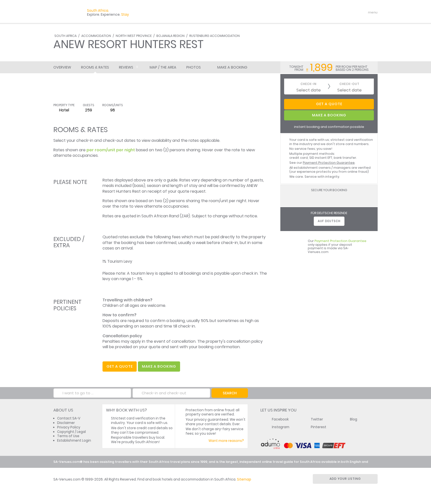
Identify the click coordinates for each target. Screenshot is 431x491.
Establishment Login (74, 440)
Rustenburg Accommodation (214, 36)
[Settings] (351, 12)
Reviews (128, 67)
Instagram (280, 427)
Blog (353, 419)
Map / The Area (163, 67)
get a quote (120, 366)
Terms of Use (68, 436)
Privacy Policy (68, 427)
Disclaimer (66, 422)
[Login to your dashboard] (343, 12)
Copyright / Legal (71, 431)
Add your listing (345, 479)
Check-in (309, 84)
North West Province (134, 36)
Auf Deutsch (329, 221)
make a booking (159, 366)
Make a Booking (232, 67)
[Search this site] (334, 12)
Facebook (280, 419)
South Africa (65, 36)
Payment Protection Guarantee (329, 163)
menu (363, 12)
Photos (193, 67)
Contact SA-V (68, 418)
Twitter (317, 419)
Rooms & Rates (95, 67)
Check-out (349, 84)
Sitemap (244, 479)
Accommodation (96, 36)
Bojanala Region (170, 36)
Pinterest (318, 427)
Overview (62, 67)
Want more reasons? (226, 440)
